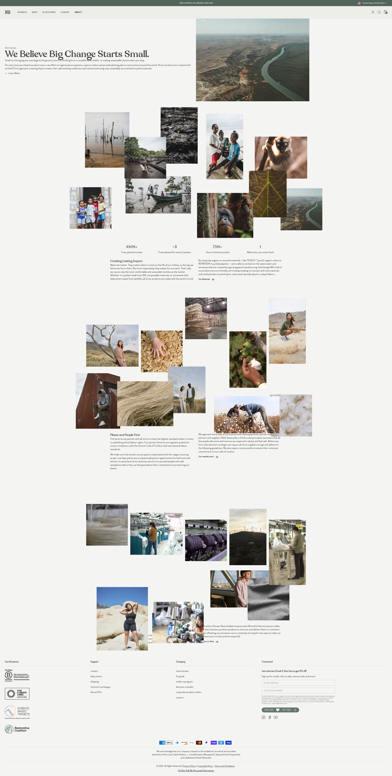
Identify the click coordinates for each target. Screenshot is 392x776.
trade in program (184, 681)
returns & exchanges (100, 687)
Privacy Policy (189, 766)
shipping (94, 681)
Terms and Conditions (225, 766)
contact (94, 671)
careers (179, 697)
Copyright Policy (205, 766)
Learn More (14, 73)
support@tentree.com (279, 703)
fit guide (180, 676)
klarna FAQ (96, 692)
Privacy (305, 702)
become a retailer (185, 687)
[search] (379, 12)
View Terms (298, 702)
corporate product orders (188, 692)
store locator (182, 671)
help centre (96, 676)
